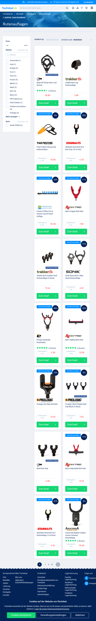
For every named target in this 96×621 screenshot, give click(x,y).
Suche (67, 8)
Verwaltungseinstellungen (53, 615)
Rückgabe (7, 592)
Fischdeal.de (8, 14)
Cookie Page (42, 588)
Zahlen (5, 583)
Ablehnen (80, 615)
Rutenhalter (31, 14)
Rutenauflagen (45, 14)
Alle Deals (19, 14)
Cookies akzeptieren (21, 615)
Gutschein (41, 577)
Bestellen (6, 580)
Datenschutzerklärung (46, 586)
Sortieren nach (66, 40)
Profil (78, 8)
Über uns (18, 577)
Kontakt (6, 595)
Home (73, 8)
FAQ (4, 577)
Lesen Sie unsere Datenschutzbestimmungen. (52, 609)
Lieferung (6, 586)
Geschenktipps (43, 594)
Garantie (6, 589)
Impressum (41, 591)
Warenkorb (86, 8)
